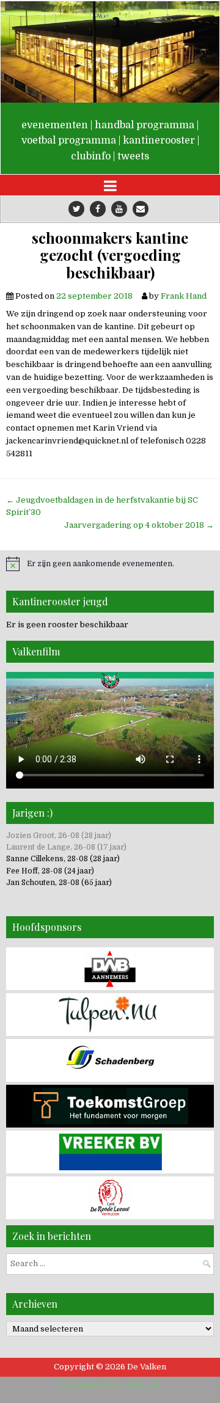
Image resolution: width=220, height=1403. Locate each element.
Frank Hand (184, 296)
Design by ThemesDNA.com (110, 1385)
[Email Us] (140, 209)
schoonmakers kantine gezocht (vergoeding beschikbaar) (110, 255)
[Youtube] (119, 209)
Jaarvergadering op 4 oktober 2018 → (139, 525)
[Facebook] (98, 209)
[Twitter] (76, 209)
